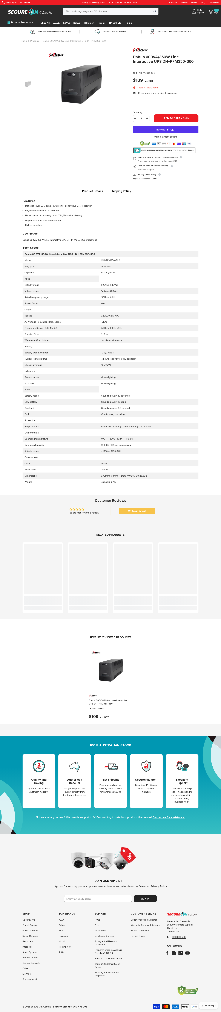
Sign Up (145, 898)
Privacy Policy (158, 886)
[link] (43, 603)
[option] (81, 84)
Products (34, 41)
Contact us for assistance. (169, 817)
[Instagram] (174, 953)
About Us (173, 2)
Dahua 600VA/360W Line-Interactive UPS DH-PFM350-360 (108, 702)
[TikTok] (180, 953)
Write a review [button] (137, 510)
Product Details (92, 191)
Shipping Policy (121, 191)
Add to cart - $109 (176, 118)
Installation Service (189, 2)
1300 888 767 (179, 937)
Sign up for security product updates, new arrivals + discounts (110, 2)
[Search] (110, 11)
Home (24, 41)
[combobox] (107, 11)
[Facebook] (167, 953)
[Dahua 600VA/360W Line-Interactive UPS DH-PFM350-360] (110, 670)
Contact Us (214, 2)
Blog (203, 2)
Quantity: (138, 112)
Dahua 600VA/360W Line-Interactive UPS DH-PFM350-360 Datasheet (60, 239)
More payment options (165, 136)
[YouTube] (187, 953)
